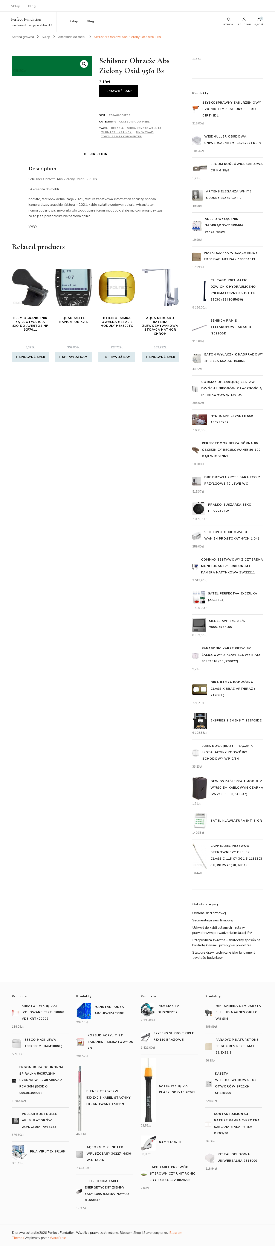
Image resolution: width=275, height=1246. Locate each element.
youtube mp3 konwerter (121, 136)
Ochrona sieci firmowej (209, 913)
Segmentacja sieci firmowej (212, 920)
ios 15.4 (117, 128)
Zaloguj (244, 24)
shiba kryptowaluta (144, 128)
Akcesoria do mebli (135, 121)
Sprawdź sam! (118, 91)
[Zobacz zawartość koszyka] (259, 20)
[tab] (95, 154)
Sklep (15, 6)
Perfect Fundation (26, 19)
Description (95, 154)
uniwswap (144, 132)
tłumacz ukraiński (116, 132)
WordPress (58, 1238)
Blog (32, 6)
